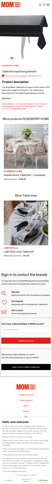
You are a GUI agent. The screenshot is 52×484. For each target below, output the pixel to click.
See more (6, 98)
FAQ (26, 417)
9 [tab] (37, 58)
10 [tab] (41, 58)
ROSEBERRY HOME (18, 109)
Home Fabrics (8, 104)
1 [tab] (11, 58)
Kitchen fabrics (29, 106)
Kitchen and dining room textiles (31, 104)
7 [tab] (31, 58)
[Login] (44, 5)
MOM (11, 4)
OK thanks (43, 480)
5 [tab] (25, 58)
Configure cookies (26, 395)
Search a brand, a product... (40, 4)
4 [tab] (22, 58)
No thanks (8, 480)
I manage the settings (26, 480)
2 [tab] (15, 58)
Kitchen (16, 106)
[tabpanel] (26, 35)
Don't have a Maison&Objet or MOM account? (22, 324)
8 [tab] (34, 58)
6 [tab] (28, 58)
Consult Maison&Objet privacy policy (14, 471)
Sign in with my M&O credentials (26, 367)
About (26, 406)
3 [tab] (19, 58)
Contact (26, 411)
